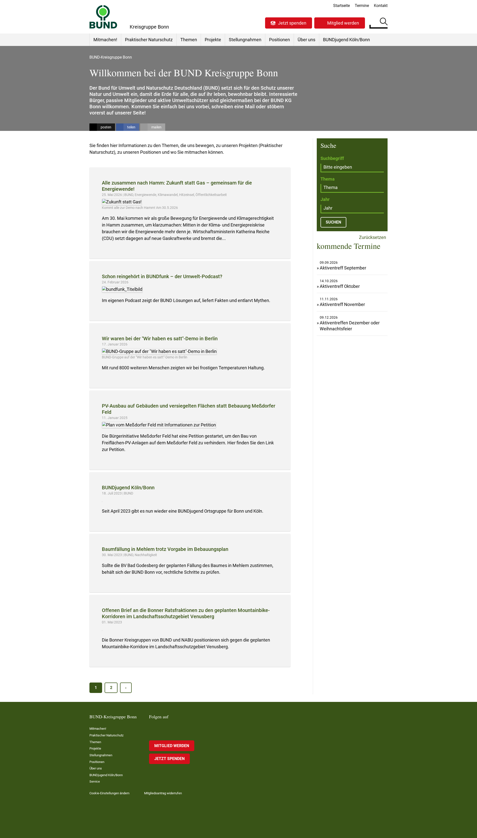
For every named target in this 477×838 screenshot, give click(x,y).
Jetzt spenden (292, 23)
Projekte (213, 39)
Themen (188, 39)
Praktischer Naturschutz (149, 39)
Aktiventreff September (343, 267)
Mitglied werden (343, 23)
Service (94, 781)
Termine (362, 5)
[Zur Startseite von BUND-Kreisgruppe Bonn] (103, 17)
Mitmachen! (105, 39)
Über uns (306, 39)
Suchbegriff (332, 158)
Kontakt (381, 5)
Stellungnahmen (245, 39)
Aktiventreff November (342, 304)
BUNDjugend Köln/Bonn (346, 39)
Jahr (325, 199)
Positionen (279, 39)
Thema (327, 179)
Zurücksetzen (372, 237)
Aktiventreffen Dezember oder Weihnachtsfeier (350, 325)
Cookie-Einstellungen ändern (109, 793)
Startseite (341, 5)
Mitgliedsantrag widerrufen (163, 793)
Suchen (384, 22)
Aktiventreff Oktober (340, 286)
